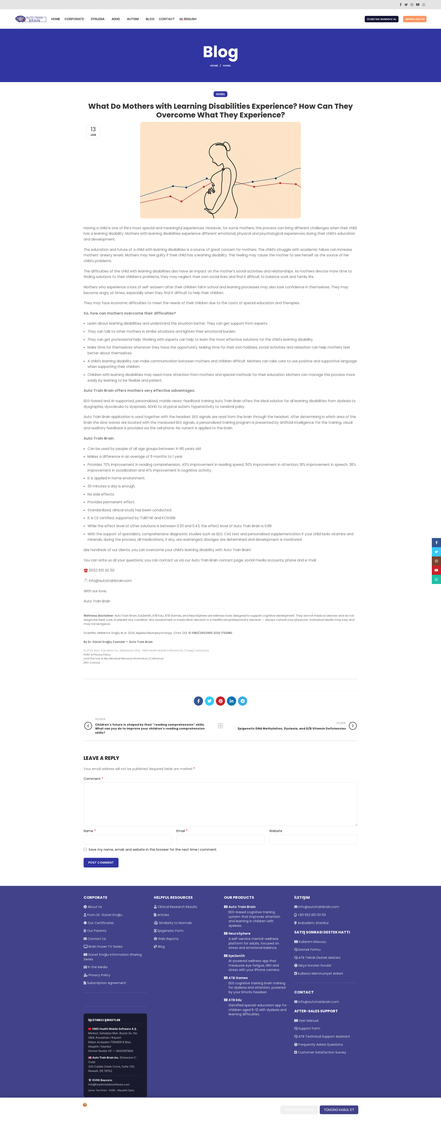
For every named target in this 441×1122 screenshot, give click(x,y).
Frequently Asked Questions (320, 1044)
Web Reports (167, 938)
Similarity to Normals (175, 923)
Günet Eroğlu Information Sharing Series (113, 957)
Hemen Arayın (414, 19)
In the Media (97, 967)
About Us (94, 906)
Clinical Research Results (177, 906)
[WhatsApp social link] (424, 5)
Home (214, 65)
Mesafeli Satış (125, 1090)
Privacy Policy (99, 975)
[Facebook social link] (400, 5)
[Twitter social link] (406, 5)
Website (275, 831)
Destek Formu (309, 949)
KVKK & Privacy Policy (97, 654)
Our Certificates (100, 923)
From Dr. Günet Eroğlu (104, 915)
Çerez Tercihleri (97, 1090)
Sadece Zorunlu (299, 1110)
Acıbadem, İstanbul (313, 923)
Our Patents (96, 930)
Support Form (309, 1028)
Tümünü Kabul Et (339, 1110)
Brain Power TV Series (105, 946)
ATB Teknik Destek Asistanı (318, 957)
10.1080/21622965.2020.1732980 (210, 633)
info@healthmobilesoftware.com (109, 1084)
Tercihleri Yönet (259, 1110)
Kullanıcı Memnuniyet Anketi (320, 973)
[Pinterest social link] (220, 701)
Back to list (220, 725)
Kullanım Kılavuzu (312, 941)
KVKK (112, 1090)
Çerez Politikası (164, 1115)
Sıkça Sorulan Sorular (314, 965)
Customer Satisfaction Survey (322, 1052)
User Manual (308, 1020)
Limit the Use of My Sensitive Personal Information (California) (124, 658)
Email (182, 830)
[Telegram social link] (242, 701)
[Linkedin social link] (231, 701)
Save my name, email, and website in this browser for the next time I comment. (153, 849)
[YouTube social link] (418, 5)
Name (90, 830)
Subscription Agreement (106, 983)
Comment (93, 778)
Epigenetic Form (170, 930)
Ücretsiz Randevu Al (381, 19)
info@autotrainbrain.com (318, 906)
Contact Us (96, 938)
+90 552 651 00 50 (312, 915)
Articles (162, 915)
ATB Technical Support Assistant (324, 1036)
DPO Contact (92, 662)
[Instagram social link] (412, 5)
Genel (227, 65)
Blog (161, 946)
